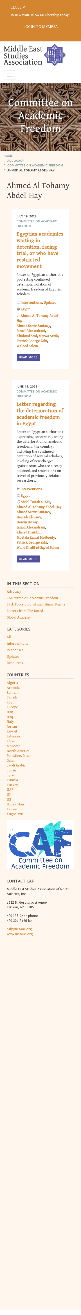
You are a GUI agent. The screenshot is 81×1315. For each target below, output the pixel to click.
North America (18, 751)
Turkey (12, 785)
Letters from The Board (25, 611)
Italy (10, 722)
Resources (15, 663)
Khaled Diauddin (29, 532)
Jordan (12, 727)
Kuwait (12, 731)
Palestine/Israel (19, 756)
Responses (15, 650)
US (9, 800)
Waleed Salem (27, 346)
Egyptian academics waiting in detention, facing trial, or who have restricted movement (40, 250)
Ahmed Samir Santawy (33, 326)
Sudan (11, 770)
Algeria (12, 683)
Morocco (13, 746)
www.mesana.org (20, 934)
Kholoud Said (27, 336)
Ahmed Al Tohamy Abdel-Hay (31, 170)
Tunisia (12, 780)
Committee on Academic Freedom (35, 165)
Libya (11, 741)
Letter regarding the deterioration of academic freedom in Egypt (40, 414)
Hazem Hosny (27, 522)
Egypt (11, 702)
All (9, 637)
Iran (10, 712)
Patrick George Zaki (32, 341)
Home (8, 156)
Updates (13, 657)
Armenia (13, 688)
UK (9, 795)
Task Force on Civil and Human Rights (36, 604)
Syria (10, 775)
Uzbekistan (15, 804)
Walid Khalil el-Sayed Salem (38, 548)
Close (16, 7)
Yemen (12, 809)
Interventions (17, 644)
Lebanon (13, 736)
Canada (12, 697)
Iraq (10, 717)
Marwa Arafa (48, 336)
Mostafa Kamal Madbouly (36, 537)
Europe (12, 707)
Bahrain (12, 693)
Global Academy (19, 617)
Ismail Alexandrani (31, 331)
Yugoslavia (15, 814)
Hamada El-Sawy (29, 517)
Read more (28, 357)
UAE (10, 790)
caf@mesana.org (19, 929)
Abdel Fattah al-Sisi (35, 502)
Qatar (11, 761)
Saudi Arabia (16, 765)
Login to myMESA (40, 26)
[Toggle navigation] (10, 74)
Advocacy (15, 161)
